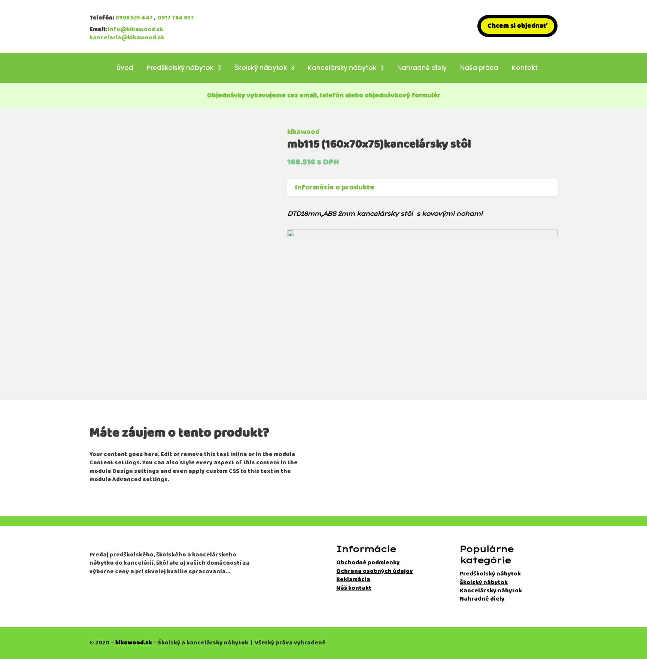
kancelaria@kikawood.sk (126, 37)
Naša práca (479, 68)
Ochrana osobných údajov (374, 571)
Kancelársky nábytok (342, 68)
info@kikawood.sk (135, 29)
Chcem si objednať (517, 26)
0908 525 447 (134, 17)
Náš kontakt (353, 588)
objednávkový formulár (402, 95)
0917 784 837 (176, 17)
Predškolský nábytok (180, 68)
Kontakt (525, 68)
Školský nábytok (260, 68)
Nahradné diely (422, 68)
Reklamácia (353, 579)
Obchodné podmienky (368, 562)
